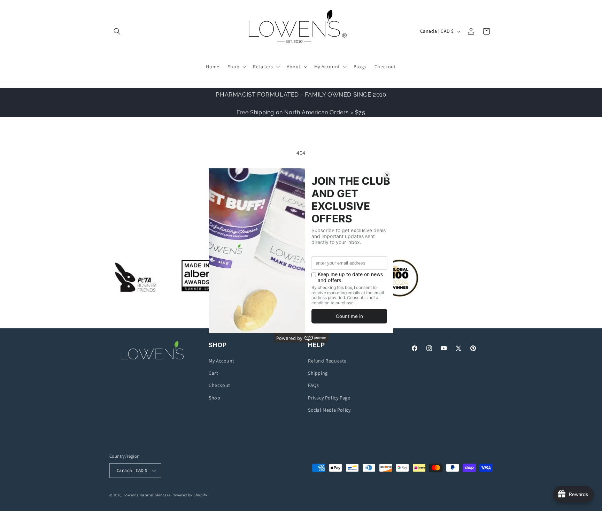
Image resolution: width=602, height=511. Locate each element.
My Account (221, 361)
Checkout (219, 385)
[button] (117, 31)
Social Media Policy (329, 410)
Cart (213, 373)
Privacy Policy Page (329, 398)
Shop (214, 398)
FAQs (313, 385)
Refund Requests (327, 361)
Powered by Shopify (189, 495)
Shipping (318, 373)
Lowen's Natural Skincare (147, 495)
